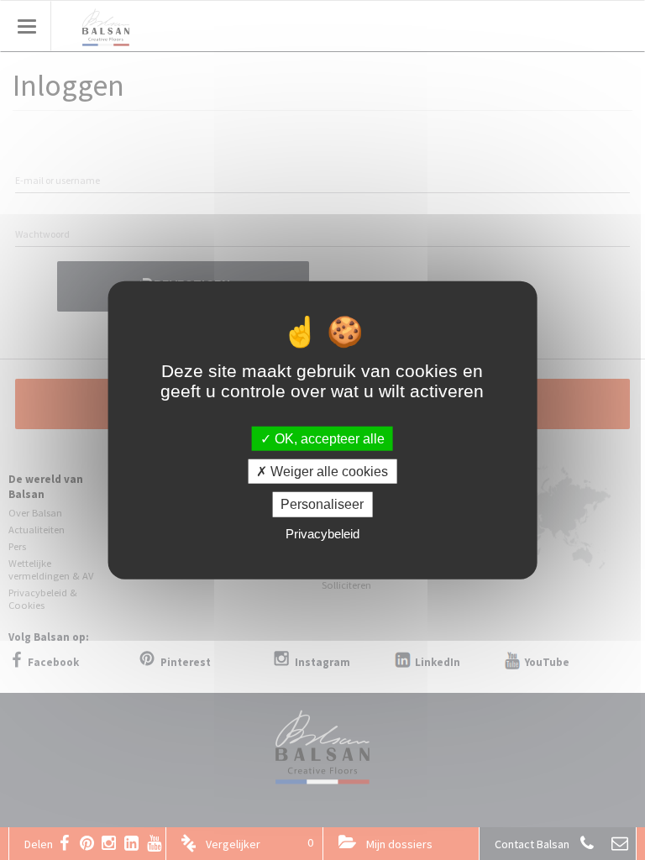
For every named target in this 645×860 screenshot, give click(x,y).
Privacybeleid (322, 533)
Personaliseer (322, 504)
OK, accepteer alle (328, 439)
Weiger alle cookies (327, 471)
